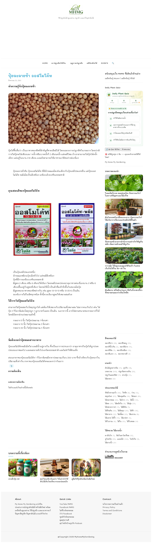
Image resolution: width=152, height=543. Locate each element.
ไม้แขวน (134, 414)
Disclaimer (107, 513)
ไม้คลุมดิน (124, 396)
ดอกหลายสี (124, 354)
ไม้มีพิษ (125, 407)
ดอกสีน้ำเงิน (111, 346)
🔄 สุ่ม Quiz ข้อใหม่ (113, 149)
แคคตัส (122, 439)
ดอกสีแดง (110, 354)
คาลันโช (110, 435)
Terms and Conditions (112, 510)
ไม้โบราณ (110, 421)
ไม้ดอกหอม (111, 400)
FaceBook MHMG (67, 507)
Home (45, 63)
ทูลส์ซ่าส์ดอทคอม (67, 517)
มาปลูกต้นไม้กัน (59, 63)
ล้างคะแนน (126, 149)
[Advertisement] (76, 37)
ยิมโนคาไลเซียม (124, 435)
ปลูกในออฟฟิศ (113, 375)
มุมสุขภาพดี (64, 520)
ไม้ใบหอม (132, 421)
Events (104, 63)
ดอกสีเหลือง (124, 350)
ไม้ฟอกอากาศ (112, 407)
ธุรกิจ (127, 368)
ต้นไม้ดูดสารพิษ (113, 368)
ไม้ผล (109, 403)
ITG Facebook (66, 513)
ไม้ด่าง (124, 400)
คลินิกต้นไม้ (92, 63)
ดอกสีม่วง (126, 346)
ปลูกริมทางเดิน (126, 371)
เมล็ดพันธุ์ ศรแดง (112, 78)
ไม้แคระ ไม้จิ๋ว (112, 418)
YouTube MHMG (66, 504)
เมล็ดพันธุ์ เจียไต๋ (128, 78)
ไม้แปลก (126, 418)
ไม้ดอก (135, 396)
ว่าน (134, 392)
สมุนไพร (110, 396)
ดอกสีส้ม (110, 350)
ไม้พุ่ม (131, 403)
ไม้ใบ (121, 421)
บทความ (111, 371)
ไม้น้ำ (134, 400)
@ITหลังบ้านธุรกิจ (67, 523)
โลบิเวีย (134, 439)
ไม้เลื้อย (122, 414)
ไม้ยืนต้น (110, 410)
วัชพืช (126, 392)
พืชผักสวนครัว (113, 392)
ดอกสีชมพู (124, 343)
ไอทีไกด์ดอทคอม (66, 510)
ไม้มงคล (110, 378)
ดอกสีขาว (111, 343)
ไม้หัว (134, 410)
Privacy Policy (109, 507)
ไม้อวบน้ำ (110, 442)
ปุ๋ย (11, 366)
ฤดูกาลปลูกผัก (76, 63)
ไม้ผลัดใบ (120, 403)
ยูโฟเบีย (110, 439)
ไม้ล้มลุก (123, 410)
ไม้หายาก (110, 414)
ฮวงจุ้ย (126, 375)
